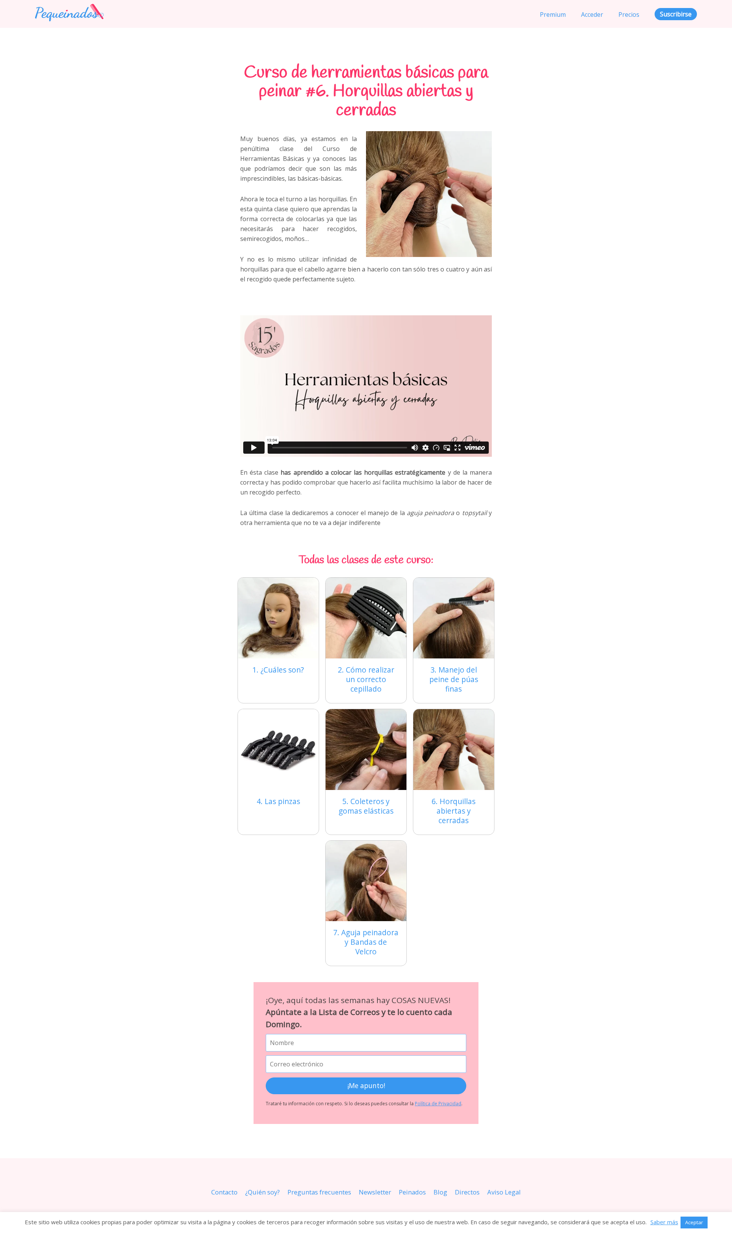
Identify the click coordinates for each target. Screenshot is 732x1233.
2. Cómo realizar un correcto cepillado (366, 679)
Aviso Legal (504, 1192)
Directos (467, 1192)
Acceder (592, 14)
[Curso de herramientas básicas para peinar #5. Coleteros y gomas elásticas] (366, 749)
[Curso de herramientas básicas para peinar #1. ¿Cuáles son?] (278, 618)
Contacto (224, 1192)
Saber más (664, 1222)
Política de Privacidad (438, 1103)
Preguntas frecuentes (319, 1192)
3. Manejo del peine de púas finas (453, 679)
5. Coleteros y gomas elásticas (366, 806)
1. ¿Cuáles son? (278, 670)
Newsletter (375, 1192)
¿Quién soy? (262, 1192)
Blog (440, 1192)
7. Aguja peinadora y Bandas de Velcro (365, 942)
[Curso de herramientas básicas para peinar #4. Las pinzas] (278, 749)
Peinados (412, 1192)
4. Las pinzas (278, 801)
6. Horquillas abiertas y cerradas (453, 810)
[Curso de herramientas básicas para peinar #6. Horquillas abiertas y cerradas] (453, 749)
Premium (553, 14)
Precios (628, 14)
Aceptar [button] (694, 1222)
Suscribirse (676, 14)
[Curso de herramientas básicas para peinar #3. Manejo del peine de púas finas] (453, 618)
